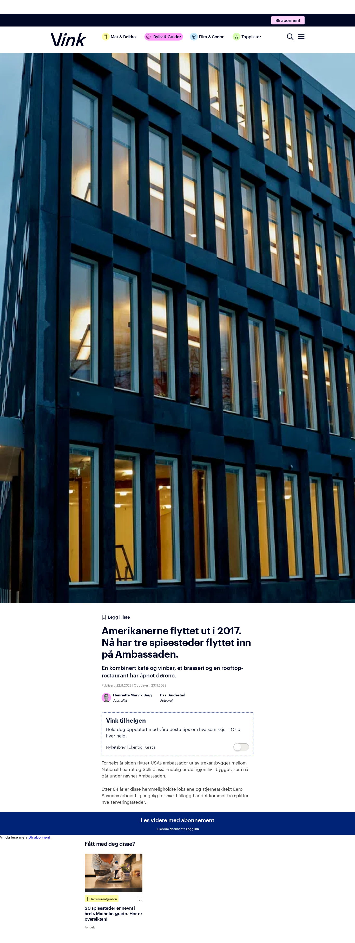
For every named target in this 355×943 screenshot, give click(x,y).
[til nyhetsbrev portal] (241, 747)
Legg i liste (119, 616)
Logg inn (192, 828)
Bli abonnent (287, 20)
